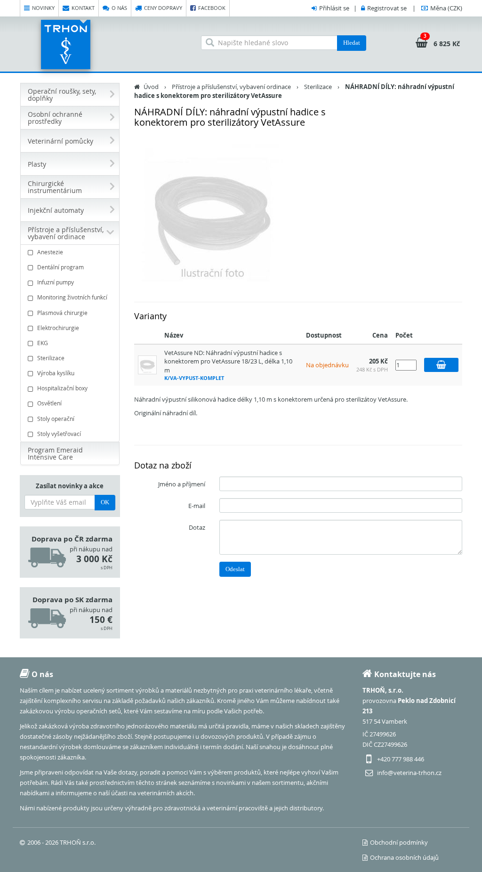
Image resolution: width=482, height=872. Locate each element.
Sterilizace (50, 358)
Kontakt (83, 7)
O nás (119, 7)
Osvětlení (49, 403)
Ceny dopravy (163, 7)
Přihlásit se (334, 8)
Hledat (351, 42)
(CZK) (446, 8)
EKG (42, 343)
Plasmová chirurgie (62, 312)
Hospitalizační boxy (62, 388)
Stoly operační (55, 418)
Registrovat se (387, 8)
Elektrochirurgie (58, 327)
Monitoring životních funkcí (72, 297)
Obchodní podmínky (399, 842)
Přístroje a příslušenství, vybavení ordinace (231, 86)
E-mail (196, 505)
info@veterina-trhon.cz (409, 772)
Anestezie (50, 252)
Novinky (43, 7)
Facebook (211, 7)
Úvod (151, 86)
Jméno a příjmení (181, 484)
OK (105, 502)
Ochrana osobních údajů (404, 857)
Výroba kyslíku (55, 373)
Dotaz (197, 527)
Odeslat (235, 569)
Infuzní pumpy (55, 282)
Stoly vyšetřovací (59, 433)
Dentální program (60, 267)
